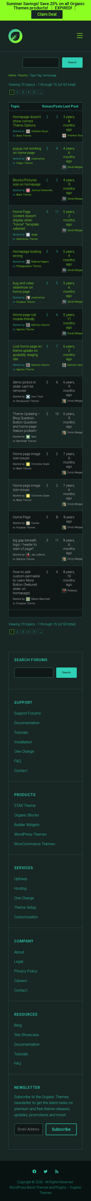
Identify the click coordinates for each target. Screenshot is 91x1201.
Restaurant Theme (27, 401)
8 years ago (68, 519)
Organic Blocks (26, 815)
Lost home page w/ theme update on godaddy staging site (27, 353)
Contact (20, 770)
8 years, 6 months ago (69, 546)
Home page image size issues (26, 456)
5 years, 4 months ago (69, 258)
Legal (18, 961)
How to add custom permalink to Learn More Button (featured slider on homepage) (26, 582)
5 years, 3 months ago (69, 218)
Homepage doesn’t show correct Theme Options (27, 121)
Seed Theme (23, 135)
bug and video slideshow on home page (23, 287)
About (19, 952)
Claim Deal (46, 14)
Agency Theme (25, 329)
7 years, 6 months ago (69, 460)
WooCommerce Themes (34, 844)
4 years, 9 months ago (69, 186)
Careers (20, 981)
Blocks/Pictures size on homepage (26, 182)
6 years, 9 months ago (69, 388)
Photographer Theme (28, 266)
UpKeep (20, 879)
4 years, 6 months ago (69, 155)
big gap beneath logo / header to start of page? (25, 544)
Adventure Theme (27, 239)
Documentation (26, 723)
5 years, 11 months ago (69, 321)
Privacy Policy (25, 971)
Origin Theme (24, 163)
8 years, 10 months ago (69, 578)
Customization (26, 917)
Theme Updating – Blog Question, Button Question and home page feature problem (26, 422)
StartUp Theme (25, 559)
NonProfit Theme (26, 441)
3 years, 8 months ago (69, 123)
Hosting (20, 888)
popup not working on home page (27, 151)
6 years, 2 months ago (69, 353)
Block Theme (24, 194)
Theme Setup (25, 907)
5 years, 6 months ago (69, 289)
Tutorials (21, 732)
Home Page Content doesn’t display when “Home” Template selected (26, 220)
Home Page (21, 517)
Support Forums (27, 713)
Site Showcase (26, 1035)
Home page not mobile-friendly (24, 317)
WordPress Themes (30, 834)
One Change (24, 751)
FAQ (17, 761)
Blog (18, 1025)
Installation (23, 742)
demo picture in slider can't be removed (24, 386)
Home (12, 75)
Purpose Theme (25, 302)
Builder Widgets (26, 825)
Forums (23, 75)
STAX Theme (24, 805)
